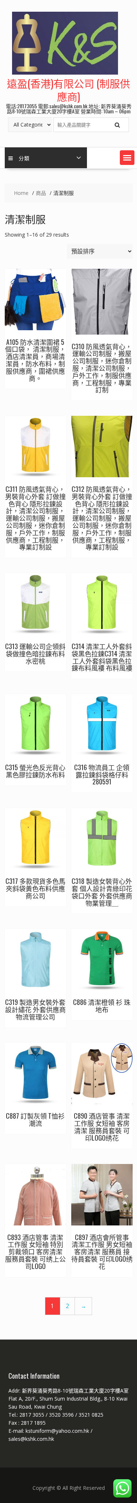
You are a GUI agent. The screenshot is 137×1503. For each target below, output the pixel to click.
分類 (24, 158)
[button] (127, 157)
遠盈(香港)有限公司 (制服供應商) (68, 90)
